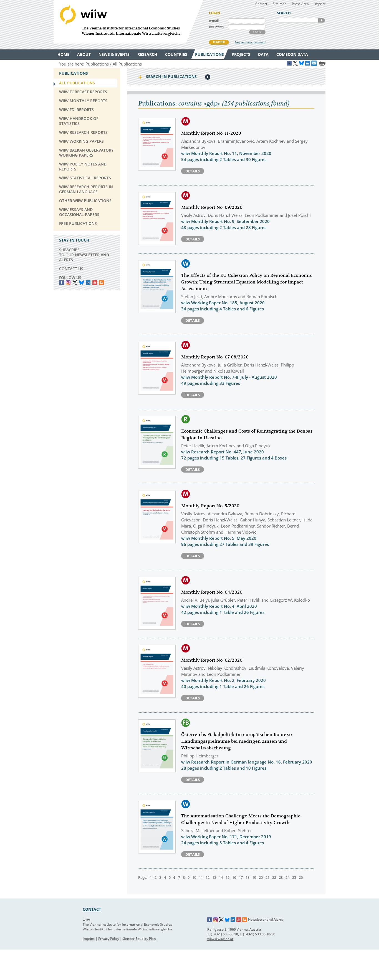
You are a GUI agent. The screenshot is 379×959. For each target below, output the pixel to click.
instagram (68, 282)
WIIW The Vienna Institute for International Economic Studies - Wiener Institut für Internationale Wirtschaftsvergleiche (128, 22)
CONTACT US (71, 268)
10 (194, 877)
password (216, 26)
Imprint (319, 3)
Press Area (300, 3)
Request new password (250, 42)
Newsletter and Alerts (265, 919)
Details (192, 171)
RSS (101, 282)
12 (207, 877)
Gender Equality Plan (139, 938)
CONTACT (92, 909)
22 (274, 877)
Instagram (215, 919)
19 (254, 877)
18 (247, 877)
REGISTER (219, 42)
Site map (279, 3)
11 (201, 877)
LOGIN (257, 32)
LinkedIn (88, 282)
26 (301, 877)
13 (214, 877)
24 (287, 877)
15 (227, 877)
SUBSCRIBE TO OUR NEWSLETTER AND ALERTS (84, 254)
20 (261, 877)
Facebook (61, 282)
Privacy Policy (108, 938)
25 (294, 877)
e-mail (214, 20)
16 (234, 877)
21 (267, 877)
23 (281, 877)
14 (221, 877)
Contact (261, 3)
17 (241, 877)
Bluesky (81, 282)
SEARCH (321, 20)
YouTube (94, 282)
